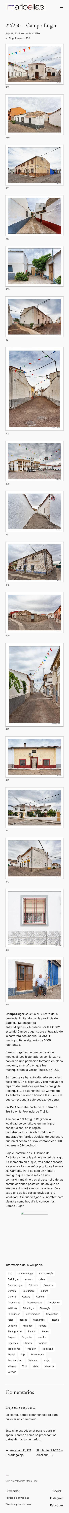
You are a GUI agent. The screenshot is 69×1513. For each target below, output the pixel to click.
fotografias (52, 1314)
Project (12, 1337)
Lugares (12, 1325)
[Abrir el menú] (61, 7)
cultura (44, 1290)
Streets (28, 1343)
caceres (28, 1279)
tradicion (42, 1343)
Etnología (45, 1308)
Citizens (33, 1285)
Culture (26, 1296)
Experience (14, 1314)
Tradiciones (14, 1348)
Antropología (46, 1273)
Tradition (31, 1348)
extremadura (33, 1314)
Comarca (48, 1285)
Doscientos (54, 1302)
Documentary (34, 1302)
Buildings (13, 1279)
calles (42, 1279)
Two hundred (15, 1360)
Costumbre (28, 1290)
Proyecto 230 (22, 38)
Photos (32, 1331)
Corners (12, 1290)
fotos (10, 1319)
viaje (46, 1360)
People (42, 1325)
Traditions (47, 1348)
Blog (11, 38)
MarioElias (34, 33)
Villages (12, 1366)
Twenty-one (37, 1354)
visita (36, 1366)
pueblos (42, 1337)
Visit (24, 1366)
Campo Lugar (15, 1285)
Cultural (12, 1296)
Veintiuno (33, 1360)
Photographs (15, 1331)
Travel (11, 1354)
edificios (12, 1308)
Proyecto (26, 1337)
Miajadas (27, 1325)
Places (45, 1331)
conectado (44, 1414)
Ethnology (28, 1308)
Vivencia (49, 1366)
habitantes (39, 1319)
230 (10, 1273)
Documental (14, 1302)
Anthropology (25, 1273)
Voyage (12, 1371)
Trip (23, 1354)
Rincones (13, 1343)
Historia (55, 1319)
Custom (40, 1296)
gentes (23, 1319)
